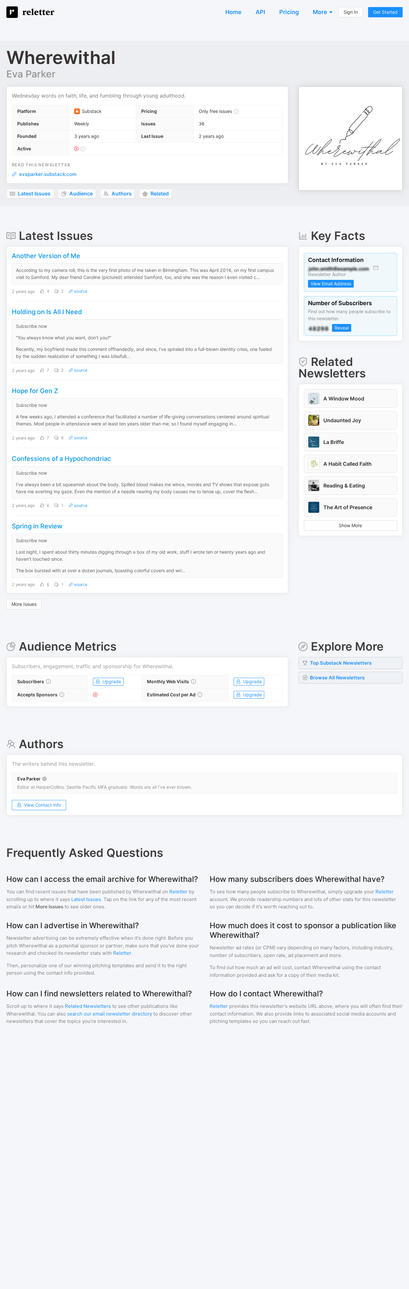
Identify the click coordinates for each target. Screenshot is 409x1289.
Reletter (178, 892)
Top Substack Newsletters (341, 663)
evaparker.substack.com (47, 174)
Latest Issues (86, 899)
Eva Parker (31, 74)
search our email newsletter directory (109, 1014)
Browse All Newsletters (337, 678)
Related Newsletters (88, 1006)
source (80, 291)
